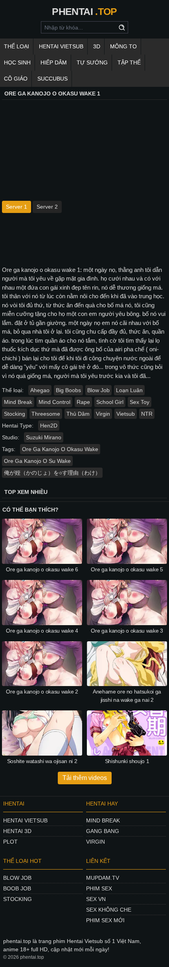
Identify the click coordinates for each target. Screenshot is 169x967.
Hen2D (48, 425)
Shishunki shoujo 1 (127, 761)
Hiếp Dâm (53, 62)
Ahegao (40, 390)
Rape (83, 402)
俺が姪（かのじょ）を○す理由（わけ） (52, 473)
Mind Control (54, 402)
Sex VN (96, 899)
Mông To (123, 46)
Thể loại (16, 46)
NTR (146, 414)
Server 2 (47, 207)
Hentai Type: (17, 425)
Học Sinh (17, 62)
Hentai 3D (17, 831)
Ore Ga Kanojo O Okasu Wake (60, 449)
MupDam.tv (102, 878)
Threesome (45, 414)
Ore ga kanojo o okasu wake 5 (127, 569)
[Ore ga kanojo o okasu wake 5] (127, 541)
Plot (10, 842)
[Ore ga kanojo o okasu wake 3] (127, 602)
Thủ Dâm (78, 414)
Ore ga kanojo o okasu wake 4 (42, 631)
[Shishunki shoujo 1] (127, 733)
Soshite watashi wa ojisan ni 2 (42, 761)
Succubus (52, 78)
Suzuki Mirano (43, 437)
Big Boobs (68, 390)
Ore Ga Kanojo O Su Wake (37, 461)
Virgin (103, 414)
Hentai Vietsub (61, 46)
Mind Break (18, 402)
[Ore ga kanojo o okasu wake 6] (42, 541)
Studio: (10, 437)
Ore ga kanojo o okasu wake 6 (42, 569)
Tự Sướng (92, 62)
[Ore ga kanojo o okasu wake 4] (42, 602)
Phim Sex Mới (105, 920)
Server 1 (16, 207)
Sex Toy (139, 402)
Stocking (14, 414)
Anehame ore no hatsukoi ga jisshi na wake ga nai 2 (127, 695)
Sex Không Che (108, 909)
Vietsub (125, 414)
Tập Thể (129, 62)
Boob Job (17, 888)
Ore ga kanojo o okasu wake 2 (42, 691)
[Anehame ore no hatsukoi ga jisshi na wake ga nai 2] (127, 663)
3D (96, 46)
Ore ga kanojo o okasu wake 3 (127, 631)
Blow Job (98, 390)
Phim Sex (99, 888)
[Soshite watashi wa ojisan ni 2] (42, 733)
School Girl (109, 402)
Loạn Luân (129, 390)
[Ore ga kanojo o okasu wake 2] (42, 663)
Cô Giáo (16, 78)
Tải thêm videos (84, 777)
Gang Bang (102, 831)
